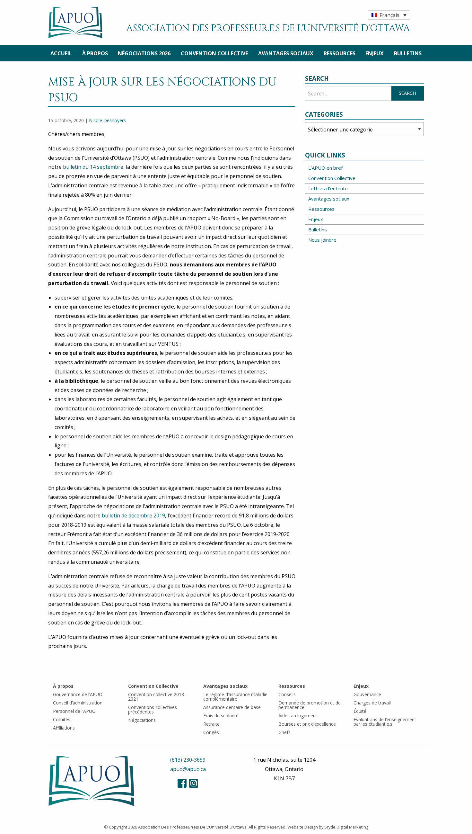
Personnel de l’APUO (74, 711)
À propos (95, 53)
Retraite (211, 724)
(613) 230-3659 (187, 759)
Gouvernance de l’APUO (77, 694)
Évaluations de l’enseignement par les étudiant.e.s (385, 721)
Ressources (339, 53)
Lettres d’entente (328, 188)
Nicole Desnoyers (107, 120)
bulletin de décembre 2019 (133, 515)
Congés (211, 732)
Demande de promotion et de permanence (309, 705)
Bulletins (408, 53)
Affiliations (64, 728)
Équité (360, 711)
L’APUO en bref (325, 168)
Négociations (142, 720)
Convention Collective (214, 53)
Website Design (302, 827)
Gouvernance (367, 694)
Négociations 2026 (144, 53)
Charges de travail (372, 703)
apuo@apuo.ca (188, 769)
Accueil (61, 53)
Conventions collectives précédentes (152, 709)
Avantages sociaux (285, 53)
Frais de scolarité (221, 716)
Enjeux (374, 53)
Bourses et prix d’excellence (307, 724)
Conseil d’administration (77, 703)
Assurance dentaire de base (232, 707)
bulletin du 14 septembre (93, 166)
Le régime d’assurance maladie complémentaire (235, 696)
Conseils (287, 694)
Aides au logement (297, 716)
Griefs (284, 732)
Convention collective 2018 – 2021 (158, 696)
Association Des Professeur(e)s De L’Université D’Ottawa (192, 827)
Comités (61, 719)
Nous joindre (322, 240)
